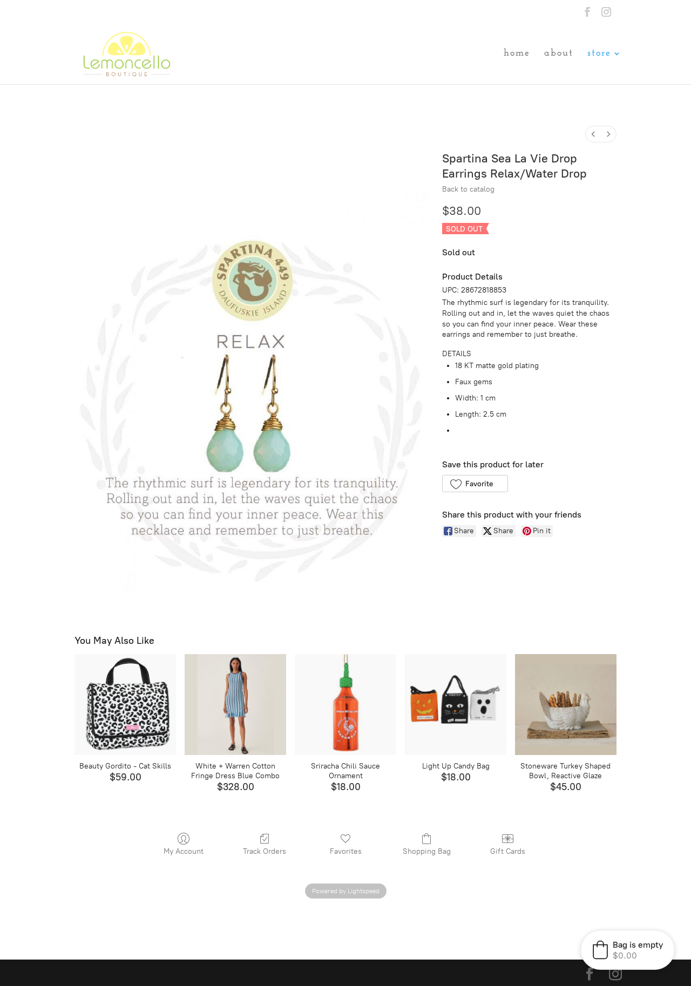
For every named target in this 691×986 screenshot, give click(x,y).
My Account (184, 851)
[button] (474, 483)
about (558, 54)
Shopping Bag (427, 851)
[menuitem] (593, 134)
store (599, 54)
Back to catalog (468, 189)
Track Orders (264, 851)
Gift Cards (507, 851)
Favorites (346, 851)
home (517, 54)
